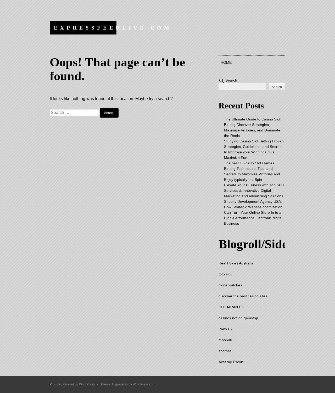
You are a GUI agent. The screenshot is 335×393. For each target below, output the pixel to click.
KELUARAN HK (231, 307)
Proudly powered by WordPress (72, 384)
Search (231, 80)
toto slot (225, 274)
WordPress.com (144, 384)
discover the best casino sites (243, 296)
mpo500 (225, 340)
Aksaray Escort (231, 362)
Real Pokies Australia (236, 263)
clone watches (230, 285)
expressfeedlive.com (113, 28)
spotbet (225, 351)
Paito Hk (225, 329)
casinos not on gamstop (238, 318)
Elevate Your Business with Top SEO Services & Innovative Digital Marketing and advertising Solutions (254, 190)
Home (226, 62)
